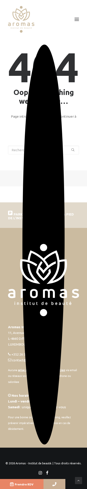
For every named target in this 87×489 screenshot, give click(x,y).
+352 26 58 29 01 (23, 354)
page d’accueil (48, 122)
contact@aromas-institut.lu (33, 360)
